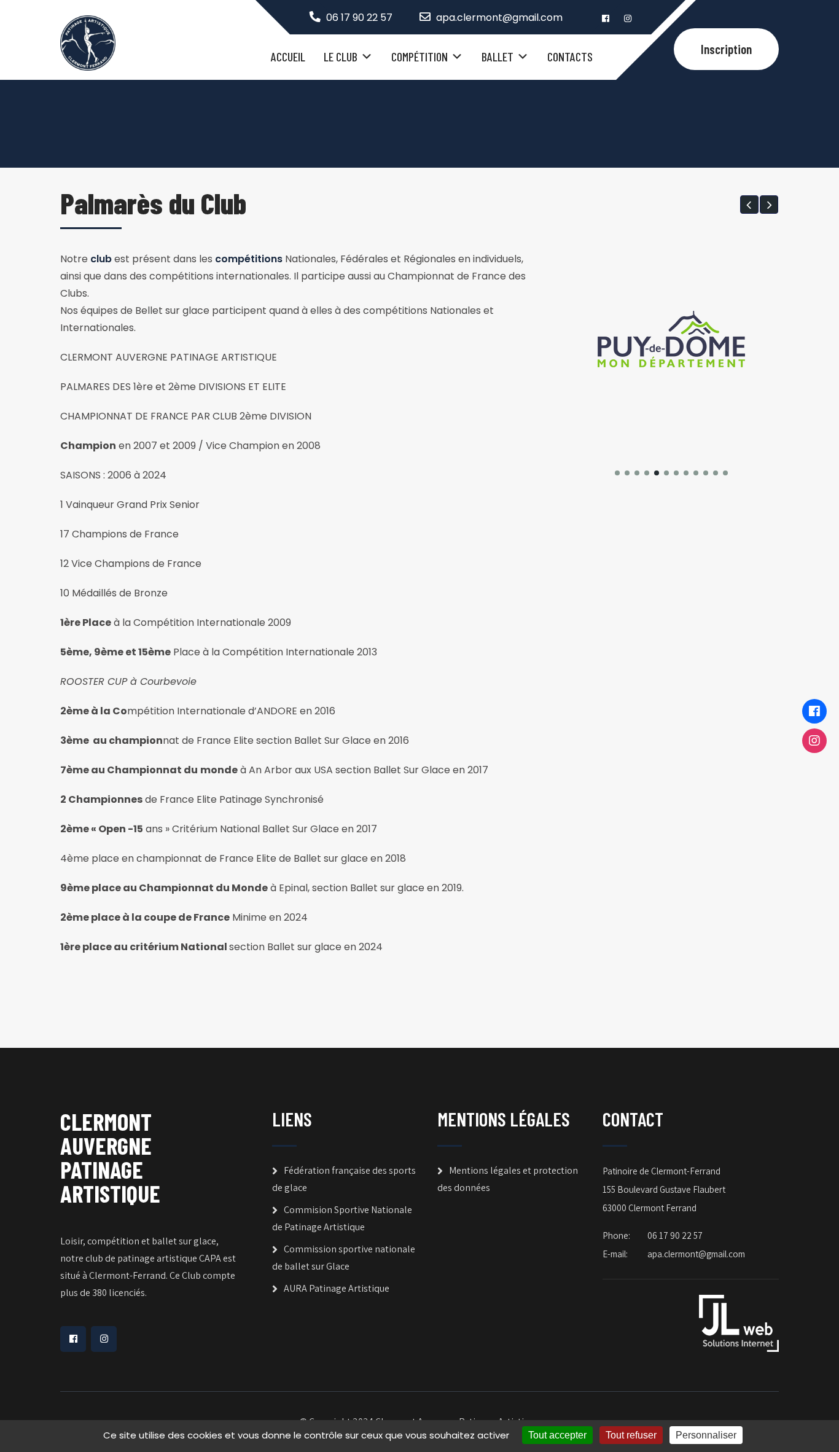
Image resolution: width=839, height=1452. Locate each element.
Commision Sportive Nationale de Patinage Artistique (342, 1218)
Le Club (340, 56)
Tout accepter (557, 1435)
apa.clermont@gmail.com (499, 17)
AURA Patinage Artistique (336, 1288)
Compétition (419, 56)
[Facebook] (814, 711)
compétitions (249, 259)
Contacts (570, 56)
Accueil (288, 56)
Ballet (497, 56)
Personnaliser (706, 1435)
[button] (749, 204)
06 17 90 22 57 (359, 17)
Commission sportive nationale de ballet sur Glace (343, 1258)
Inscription (726, 49)
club (101, 259)
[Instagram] (814, 740)
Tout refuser (631, 1435)
